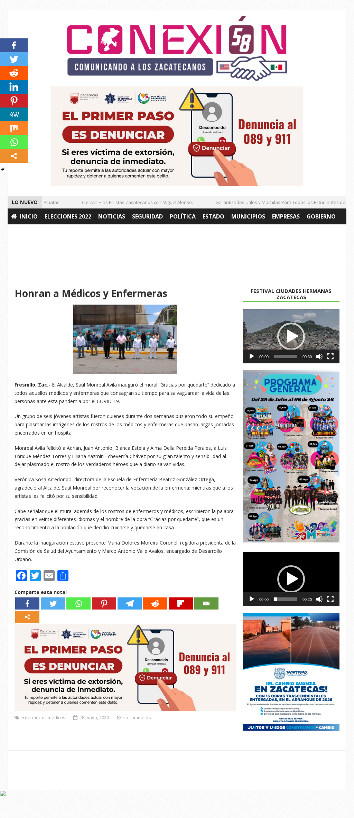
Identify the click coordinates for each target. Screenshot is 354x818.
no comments (137, 717)
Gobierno (321, 216)
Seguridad (147, 216)
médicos (56, 717)
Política (183, 216)
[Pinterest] (104, 603)
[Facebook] (27, 603)
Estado (213, 216)
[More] (27, 617)
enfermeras (33, 717)
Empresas (286, 216)
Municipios (248, 216)
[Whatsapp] (78, 603)
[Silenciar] (319, 356)
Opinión (74, 232)
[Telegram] (130, 603)
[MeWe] (14, 114)
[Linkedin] (14, 87)
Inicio (29, 216)
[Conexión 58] (177, 48)
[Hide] (3, 169)
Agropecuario (33, 232)
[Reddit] (155, 603)
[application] (291, 336)
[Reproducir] (251, 356)
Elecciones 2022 (68, 216)
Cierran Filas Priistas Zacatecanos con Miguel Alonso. (130, 202)
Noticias (111, 216)
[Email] (206, 603)
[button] (291, 336)
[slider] (285, 356)
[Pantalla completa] (330, 356)
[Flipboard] (181, 603)
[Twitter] (53, 603)
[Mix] (14, 128)
